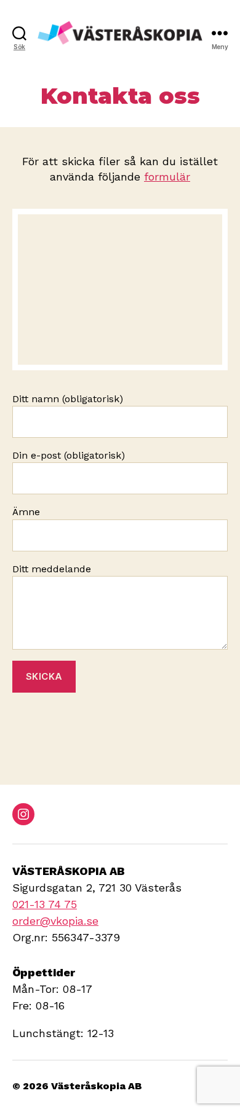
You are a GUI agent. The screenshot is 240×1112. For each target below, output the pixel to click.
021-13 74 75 (44, 904)
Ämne (26, 512)
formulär (167, 176)
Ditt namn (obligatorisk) (67, 399)
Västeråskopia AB (96, 1086)
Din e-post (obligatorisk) (68, 455)
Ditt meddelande (51, 569)
